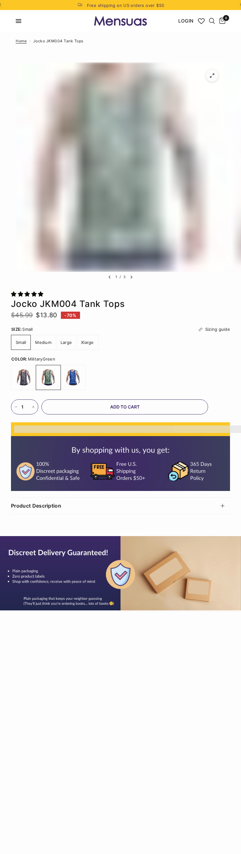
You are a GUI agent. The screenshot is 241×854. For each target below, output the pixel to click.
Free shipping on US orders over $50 (125, 5)
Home (21, 41)
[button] (28, 294)
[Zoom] (212, 76)
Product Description (36, 506)
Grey (23, 377)
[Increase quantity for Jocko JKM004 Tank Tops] (33, 407)
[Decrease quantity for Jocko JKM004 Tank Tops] (16, 407)
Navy (73, 377)
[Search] (212, 21)
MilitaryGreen (48, 377)
